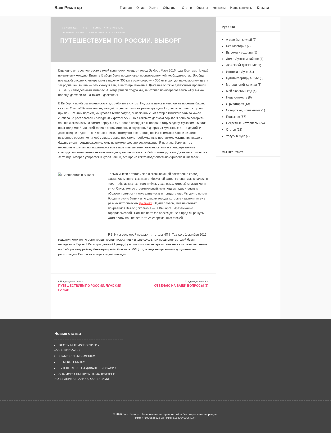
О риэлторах (235, 104)
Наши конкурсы (241, 7)
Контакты (219, 7)
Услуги (153, 7)
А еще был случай (239, 39)
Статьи (187, 7)
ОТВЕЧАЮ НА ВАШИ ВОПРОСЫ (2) (181, 285)
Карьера (263, 7)
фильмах (145, 203)
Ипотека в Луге (237, 71)
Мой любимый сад (239, 91)
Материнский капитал (241, 84)
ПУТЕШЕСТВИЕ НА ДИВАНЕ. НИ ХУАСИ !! (87, 368)
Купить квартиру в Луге (242, 78)
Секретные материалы (242, 123)
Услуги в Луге (235, 136)
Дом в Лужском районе (242, 58)
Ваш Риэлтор (68, 7)
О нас (140, 7)
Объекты (169, 7)
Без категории (236, 46)
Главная (126, 7)
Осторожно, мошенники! (243, 110)
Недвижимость (236, 97)
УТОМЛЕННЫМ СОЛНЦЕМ (76, 355)
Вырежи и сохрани (239, 52)
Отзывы (202, 7)
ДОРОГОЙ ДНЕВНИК (241, 65)
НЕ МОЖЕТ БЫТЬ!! (71, 362)
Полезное (233, 116)
